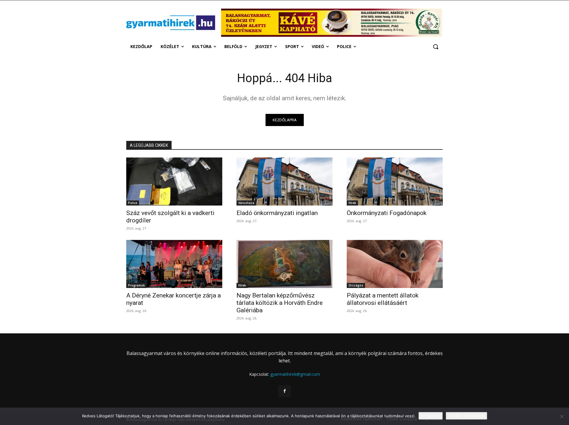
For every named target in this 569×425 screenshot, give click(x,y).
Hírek (352, 203)
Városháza (246, 203)
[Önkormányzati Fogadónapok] (395, 181)
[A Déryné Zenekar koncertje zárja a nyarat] (174, 264)
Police (132, 203)
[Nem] (562, 416)
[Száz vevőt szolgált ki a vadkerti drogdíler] (174, 181)
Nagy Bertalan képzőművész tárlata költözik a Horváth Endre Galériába (279, 303)
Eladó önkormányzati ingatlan (277, 213)
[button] (436, 46)
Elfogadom (430, 415)
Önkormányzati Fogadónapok (386, 213)
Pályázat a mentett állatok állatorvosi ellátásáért (382, 299)
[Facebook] (284, 391)
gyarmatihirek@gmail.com (295, 374)
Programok (136, 285)
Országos (356, 285)
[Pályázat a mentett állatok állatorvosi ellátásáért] (395, 264)
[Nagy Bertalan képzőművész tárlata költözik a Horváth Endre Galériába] (284, 264)
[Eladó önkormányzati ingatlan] (284, 181)
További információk (466, 415)
